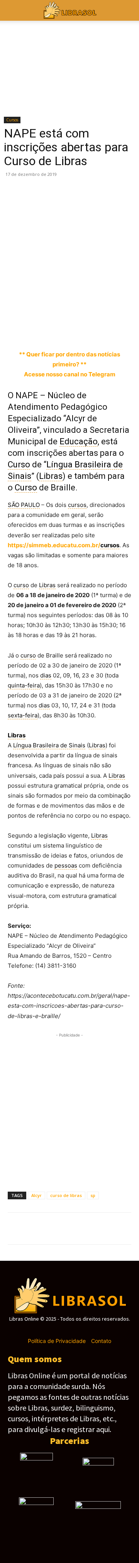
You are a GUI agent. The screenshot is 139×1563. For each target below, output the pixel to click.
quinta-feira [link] (24, 685)
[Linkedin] (104, 331)
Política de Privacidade (57, 1341)
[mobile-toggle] (13, 10)
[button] (128, 10)
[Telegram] (86, 331)
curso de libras (66, 1195)
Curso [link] (19, 464)
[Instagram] (56, 1330)
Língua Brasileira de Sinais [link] (49, 745)
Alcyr (36, 1195)
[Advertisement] (69, 251)
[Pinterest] (51, 331)
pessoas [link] (65, 865)
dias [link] (45, 675)
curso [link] (21, 585)
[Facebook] (15, 331)
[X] (33, 331)
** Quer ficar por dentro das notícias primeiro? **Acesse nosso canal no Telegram (69, 364)
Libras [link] (51, 476)
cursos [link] (77, 504)
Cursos (12, 120)
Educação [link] (78, 441)
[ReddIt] (122, 331)
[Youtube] (97, 1330)
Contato (101, 1341)
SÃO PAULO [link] (24, 504)
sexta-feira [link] (22, 715)
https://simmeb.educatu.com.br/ (63, 545)
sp (92, 1195)
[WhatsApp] (68, 331)
